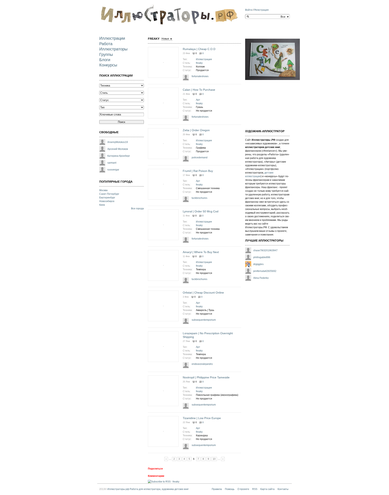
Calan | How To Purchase (199, 89)
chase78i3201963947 (265, 250)
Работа (105, 44)
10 (214, 459)
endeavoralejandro (202, 364)
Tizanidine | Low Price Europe (202, 418)
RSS (254, 489)
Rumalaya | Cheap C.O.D (199, 49)
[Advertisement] (265, 102)
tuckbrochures (199, 198)
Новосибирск (106, 201)
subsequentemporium (204, 319)
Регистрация (261, 10)
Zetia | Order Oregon (196, 130)
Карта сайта (267, 489)
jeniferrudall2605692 (264, 271)
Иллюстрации (112, 38)
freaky (199, 63)
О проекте (243, 489)
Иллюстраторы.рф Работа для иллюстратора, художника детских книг (148, 489)
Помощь (229, 489)
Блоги (104, 59)
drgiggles (258, 264)
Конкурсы (108, 65)
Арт (198, 99)
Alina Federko (261, 278)
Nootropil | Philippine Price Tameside (206, 377)
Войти (248, 10)
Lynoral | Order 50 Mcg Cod (200, 211)
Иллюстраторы (113, 49)
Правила (217, 489)
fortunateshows (200, 76)
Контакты (283, 489)
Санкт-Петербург (109, 194)
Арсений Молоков (117, 149)
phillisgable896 (261, 257)
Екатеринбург (107, 197)
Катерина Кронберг (118, 155)
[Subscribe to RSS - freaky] (163, 481)
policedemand (199, 157)
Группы (106, 54)
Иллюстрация (204, 59)
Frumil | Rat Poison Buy (198, 170)
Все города (137, 208)
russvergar (113, 169)
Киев (102, 204)
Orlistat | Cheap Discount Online (203, 292)
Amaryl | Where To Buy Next (201, 252)
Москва (103, 190)
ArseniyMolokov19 (117, 142)
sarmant (111, 162)
